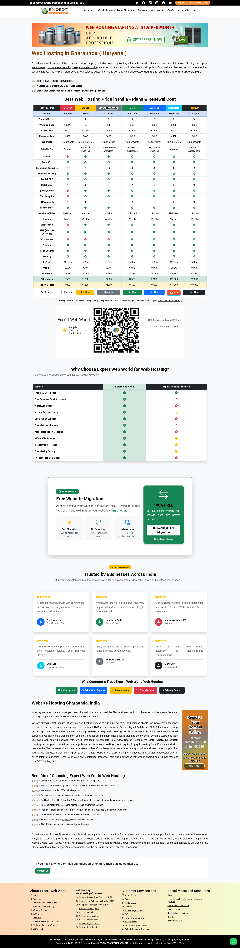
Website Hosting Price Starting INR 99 (95, 897)
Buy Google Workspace (89, 908)
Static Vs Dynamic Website (45, 925)
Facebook (179, 899)
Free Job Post (174, 909)
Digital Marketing (125, 10)
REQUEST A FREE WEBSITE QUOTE (192, 3)
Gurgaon (153, 838)
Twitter (171, 899)
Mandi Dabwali (121, 842)
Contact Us (183, 10)
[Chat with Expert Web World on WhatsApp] (233, 941)
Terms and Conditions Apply (170, 300)
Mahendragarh (103, 842)
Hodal (178, 838)
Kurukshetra (78, 842)
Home (35, 895)
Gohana (142, 838)
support (66, 819)
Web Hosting (157, 10)
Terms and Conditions (134, 918)
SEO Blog (172, 917)
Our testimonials (75, 847)
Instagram (197, 899)
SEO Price (37, 914)
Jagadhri (187, 838)
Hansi (162, 838)
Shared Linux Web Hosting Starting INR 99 (97, 901)
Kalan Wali (48, 842)
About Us (37, 899)
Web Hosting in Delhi (88, 927)
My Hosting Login (86, 912)
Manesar (136, 842)
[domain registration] (195, 740)
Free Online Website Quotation (46, 921)
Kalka (58, 842)
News (170, 913)
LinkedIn (188, 899)
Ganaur (133, 838)
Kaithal (35, 842)
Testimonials (130, 903)
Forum (127, 899)
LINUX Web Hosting (182, 63)
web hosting (85, 723)
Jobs (170, 895)
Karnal (66, 842)
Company (88, 10)
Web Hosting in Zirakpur (89, 923)
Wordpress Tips (175, 921)
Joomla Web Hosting (60, 67)
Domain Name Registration (45, 903)
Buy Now (67, 292)
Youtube (171, 902)
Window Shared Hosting (128, 740)
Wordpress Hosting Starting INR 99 (94, 905)
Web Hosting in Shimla (88, 920)
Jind (205, 838)
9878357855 (77, 2)
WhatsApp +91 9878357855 (137, 925)
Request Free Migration (165, 530)
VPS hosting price (47, 761)
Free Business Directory (178, 906)
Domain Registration (134, 910)
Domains (142, 10)
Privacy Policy (131, 922)
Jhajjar (197, 838)
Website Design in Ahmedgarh (138, 929)
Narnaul (160, 842)
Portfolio (172, 10)
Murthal (146, 842)
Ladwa (90, 842)
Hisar (170, 838)
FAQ (126, 914)
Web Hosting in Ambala (89, 916)
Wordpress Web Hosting (43, 906)
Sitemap (128, 907)
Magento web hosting (85, 67)
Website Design (105, 10)
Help (193, 10)
